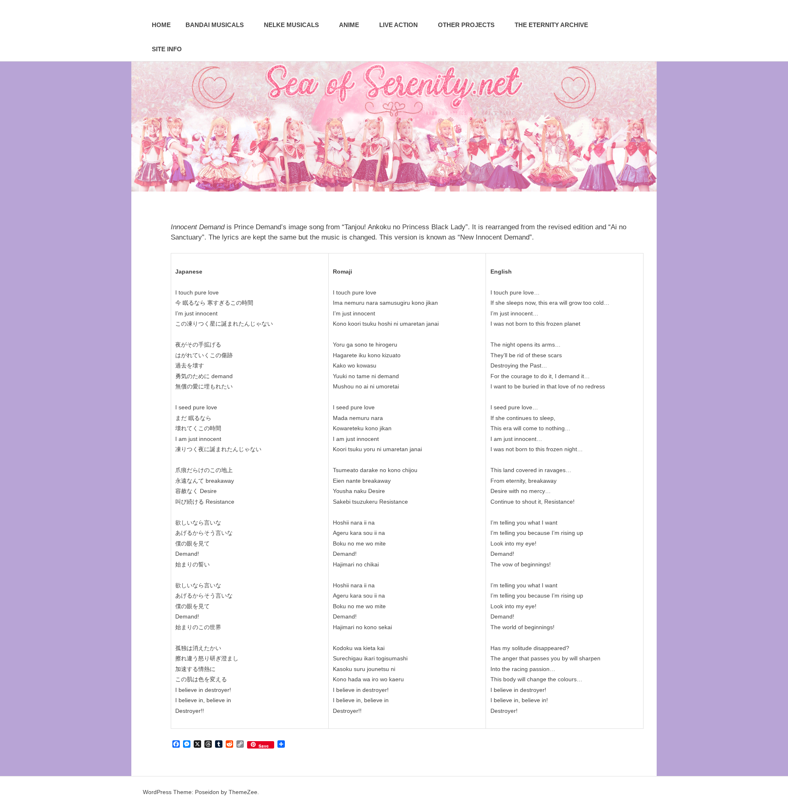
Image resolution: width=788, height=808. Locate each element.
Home (161, 24)
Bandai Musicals (215, 24)
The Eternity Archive (551, 24)
